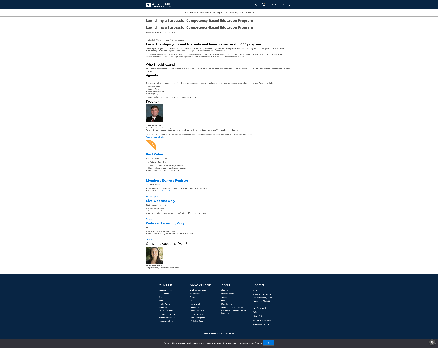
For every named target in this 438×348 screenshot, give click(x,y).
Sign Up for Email (259, 308)
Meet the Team (227, 304)
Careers (224, 297)
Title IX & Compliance (167, 314)
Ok (269, 343)
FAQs (255, 312)
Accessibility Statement (262, 324)
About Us (248, 13)
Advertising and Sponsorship (232, 307)
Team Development (197, 317)
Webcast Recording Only (165, 223)
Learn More (165, 190)
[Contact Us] (256, 4)
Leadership (163, 307)
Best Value (154, 154)
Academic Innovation (167, 290)
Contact (224, 300)
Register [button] (149, 176)
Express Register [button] (152, 196)
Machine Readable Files (262, 320)
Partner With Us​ (190, 13)
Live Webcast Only (160, 200)
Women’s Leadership (167, 317)
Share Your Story (227, 293)
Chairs (161, 297)
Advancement (164, 293)
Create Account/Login (277, 4)
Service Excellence (166, 311)
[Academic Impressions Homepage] (158, 6)
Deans (161, 300)
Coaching (216, 13)
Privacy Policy (258, 316)
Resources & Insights (233, 13)
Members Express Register (167, 180)
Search (289, 5)
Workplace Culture (166, 321)
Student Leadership (197, 314)
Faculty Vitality (164, 304)
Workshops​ (204, 13)
